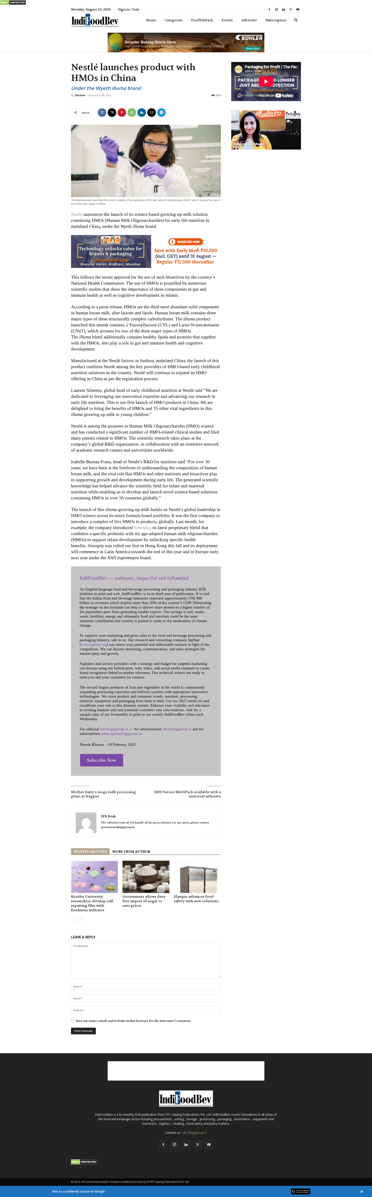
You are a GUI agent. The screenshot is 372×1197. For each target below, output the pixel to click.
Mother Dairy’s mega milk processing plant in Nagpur (103, 794)
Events (227, 20)
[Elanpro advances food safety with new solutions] (197, 877)
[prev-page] (73, 919)
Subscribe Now (101, 760)
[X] (290, 9)
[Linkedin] (283, 9)
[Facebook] (269, 9)
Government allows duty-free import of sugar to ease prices (144, 901)
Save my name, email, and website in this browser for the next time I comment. (133, 1021)
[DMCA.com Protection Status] (13, 4)
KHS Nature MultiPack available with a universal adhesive (187, 794)
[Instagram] (276, 9)
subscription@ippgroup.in (121, 733)
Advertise (249, 20)
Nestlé (76, 214)
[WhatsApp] (131, 112)
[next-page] (80, 919)
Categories (174, 20)
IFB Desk (80, 95)
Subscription (276, 20)
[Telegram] (161, 112)
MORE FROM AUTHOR (131, 851)
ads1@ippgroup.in (177, 729)
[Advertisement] (186, 1071)
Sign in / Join (128, 9)
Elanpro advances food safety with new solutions (196, 898)
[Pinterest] (122, 112)
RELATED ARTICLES (90, 851)
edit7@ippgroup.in (194, 1133)
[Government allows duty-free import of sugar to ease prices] (145, 877)
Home (151, 20)
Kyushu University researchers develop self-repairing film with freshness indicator (92, 903)
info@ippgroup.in (114, 729)
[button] (296, 21)
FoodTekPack (202, 20)
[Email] (151, 112)
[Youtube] (297, 9)
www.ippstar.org (94, 644)
